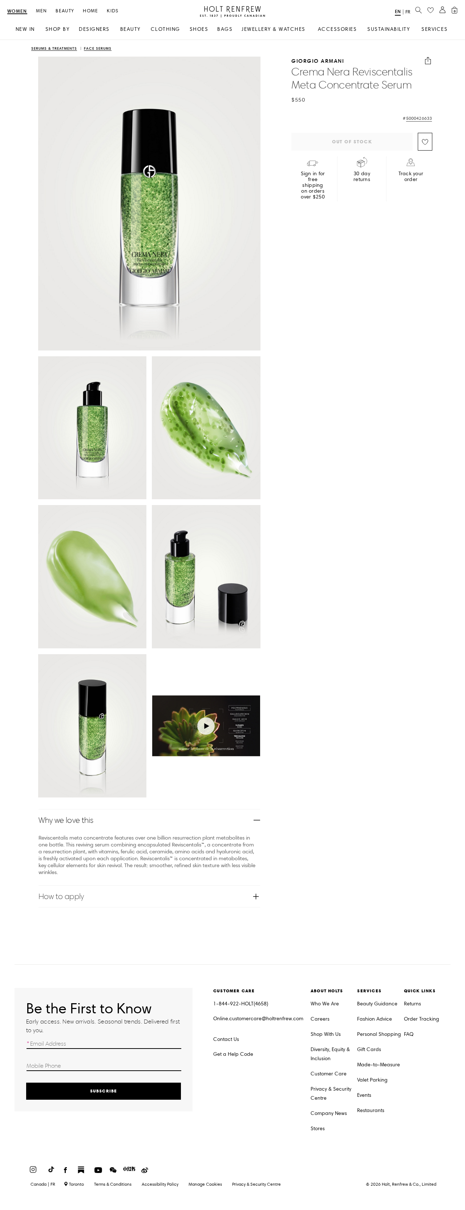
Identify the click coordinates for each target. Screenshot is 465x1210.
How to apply (61, 896)
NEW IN (25, 29)
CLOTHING (165, 29)
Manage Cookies (205, 1184)
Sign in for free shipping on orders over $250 (313, 185)
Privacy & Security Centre (331, 1093)
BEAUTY (130, 29)
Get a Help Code (233, 1054)
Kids (112, 11)
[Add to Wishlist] (425, 142)
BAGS (224, 29)
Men (41, 11)
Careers (320, 1019)
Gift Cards (369, 1049)
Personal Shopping (379, 1034)
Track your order (411, 176)
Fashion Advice (374, 1019)
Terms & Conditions (113, 1184)
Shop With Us (326, 1034)
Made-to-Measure (378, 1065)
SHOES (199, 29)
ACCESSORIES (337, 29)
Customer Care (329, 1074)
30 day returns (361, 176)
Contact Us (226, 1039)
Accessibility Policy (160, 1184)
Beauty (65, 11)
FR (407, 12)
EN (398, 11)
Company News (329, 1113)
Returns (412, 1004)
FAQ (408, 1034)
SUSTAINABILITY (388, 29)
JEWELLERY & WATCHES (274, 29)
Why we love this (66, 820)
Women (17, 11)
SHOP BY (57, 29)
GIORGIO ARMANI (317, 60)
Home (90, 11)
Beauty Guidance (377, 1004)
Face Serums (98, 49)
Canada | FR (43, 1184)
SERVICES (434, 29)
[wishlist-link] (430, 10)
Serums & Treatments (54, 49)
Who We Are (325, 1004)
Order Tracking (421, 1019)
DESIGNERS (94, 29)
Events (364, 1095)
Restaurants (370, 1110)
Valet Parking (372, 1080)
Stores (318, 1128)
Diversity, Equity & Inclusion (330, 1054)
